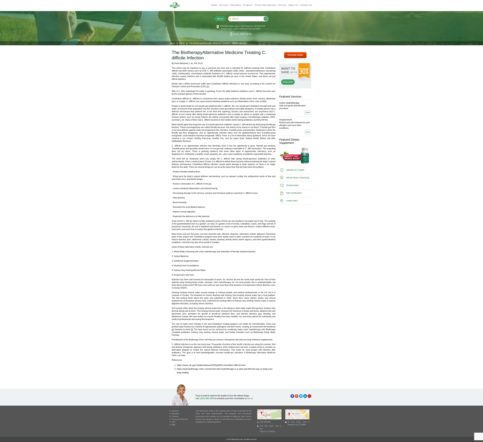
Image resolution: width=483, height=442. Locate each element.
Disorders (236, 5)
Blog (173, 425)
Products (248, 5)
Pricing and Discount (180, 419)
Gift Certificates (294, 193)
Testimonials (292, 185)
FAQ (173, 422)
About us (293, 5)
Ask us (220, 19)
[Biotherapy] (175, 5)
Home (214, 5)
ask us (250, 398)
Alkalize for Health (295, 170)
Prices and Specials (265, 5)
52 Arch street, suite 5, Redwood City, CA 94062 (240, 29)
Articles (282, 5)
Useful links (292, 200)
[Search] (266, 18)
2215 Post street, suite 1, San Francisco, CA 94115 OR (242, 26)
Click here (288, 82)
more (307, 112)
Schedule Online (295, 55)
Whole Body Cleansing (297, 177)
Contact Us (306, 5)
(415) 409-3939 (242, 34)
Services (224, 5)
